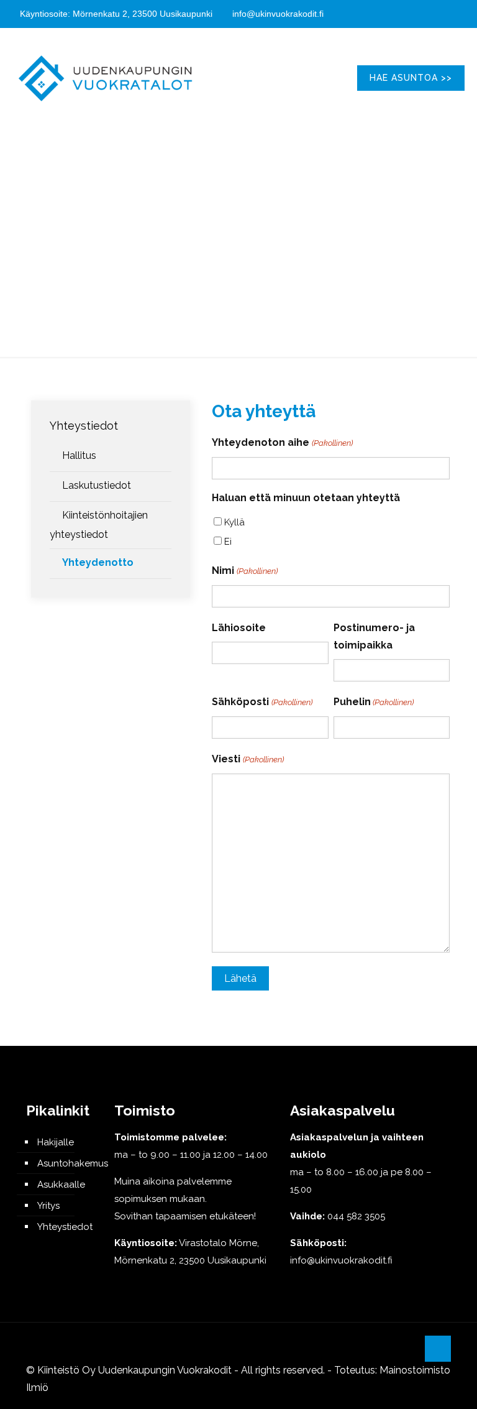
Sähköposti (262, 702)
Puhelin (374, 702)
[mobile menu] (321, 77)
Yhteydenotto (98, 562)
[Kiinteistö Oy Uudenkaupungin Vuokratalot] (105, 77)
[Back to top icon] (438, 1349)
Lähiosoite (239, 628)
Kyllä (234, 522)
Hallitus (79, 455)
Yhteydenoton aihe (282, 442)
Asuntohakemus (65, 1163)
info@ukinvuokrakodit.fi (278, 14)
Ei (228, 541)
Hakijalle (55, 1142)
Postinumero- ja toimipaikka (374, 636)
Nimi (244, 570)
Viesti (247, 759)
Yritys (48, 1205)
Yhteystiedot (84, 425)
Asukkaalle (61, 1184)
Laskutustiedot (96, 485)
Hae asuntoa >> (411, 78)
